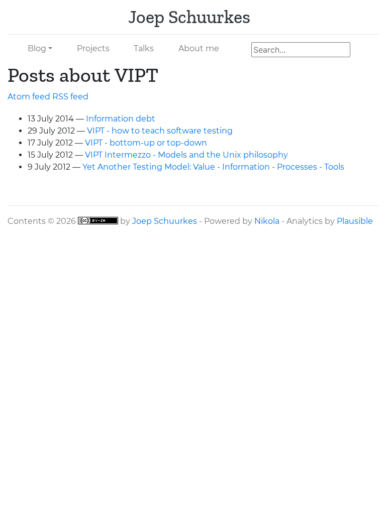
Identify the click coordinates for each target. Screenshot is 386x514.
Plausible (355, 221)
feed (70, 96)
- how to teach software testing (160, 131)
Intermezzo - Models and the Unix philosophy (186, 155)
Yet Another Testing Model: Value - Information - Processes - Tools (213, 167)
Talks (144, 48)
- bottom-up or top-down (146, 143)
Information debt (120, 118)
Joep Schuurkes (164, 221)
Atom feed (29, 96)
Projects (93, 48)
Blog (37, 48)
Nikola (266, 221)
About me (198, 48)
